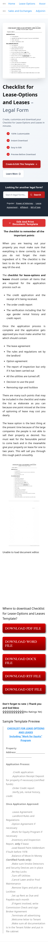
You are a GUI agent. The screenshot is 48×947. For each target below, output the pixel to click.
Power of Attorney (24, 203)
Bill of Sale (36, 207)
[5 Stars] (12, 712)
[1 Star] (4, 712)
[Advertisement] (24, 582)
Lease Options (27, 3)
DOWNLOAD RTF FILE (23, 676)
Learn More (13, 173)
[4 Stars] (10, 712)
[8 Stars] (18, 712)
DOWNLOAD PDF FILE (23, 628)
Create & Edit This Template (21, 164)
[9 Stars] (21, 712)
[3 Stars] (8, 712)
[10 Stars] (23, 712)
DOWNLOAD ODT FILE (23, 689)
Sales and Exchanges (20, 10)
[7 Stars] (16, 712)
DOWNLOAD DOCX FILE (20, 660)
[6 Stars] (14, 712)
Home (11, 3)
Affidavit (24, 207)
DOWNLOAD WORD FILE (21, 643)
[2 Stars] (6, 712)
